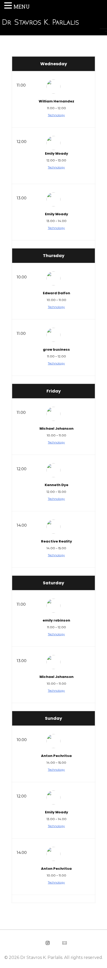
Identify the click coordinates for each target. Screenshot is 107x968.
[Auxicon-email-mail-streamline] (64, 942)
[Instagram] (47, 942)
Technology (56, 115)
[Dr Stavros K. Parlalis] (55, 22)
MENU (22, 6)
